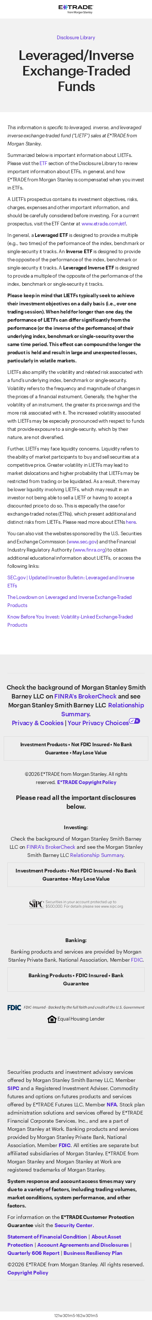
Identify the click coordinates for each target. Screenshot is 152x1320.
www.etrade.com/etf (103, 224)
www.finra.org (90, 550)
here (130, 522)
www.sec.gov (82, 542)
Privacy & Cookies (37, 722)
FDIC (136, 960)
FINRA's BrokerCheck (85, 696)
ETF (43, 163)
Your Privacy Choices (98, 722)
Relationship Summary (96, 855)
